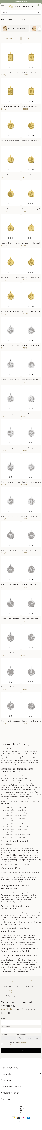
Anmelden (21, 1051)
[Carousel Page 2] (11, 67)
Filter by (31, 38)
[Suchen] (39, 12)
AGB (7, 1122)
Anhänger (10, 19)
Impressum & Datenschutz (20, 1122)
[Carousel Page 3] (12, 135)
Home (3, 19)
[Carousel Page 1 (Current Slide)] (9, 67)
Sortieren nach (11, 38)
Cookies (34, 1122)
